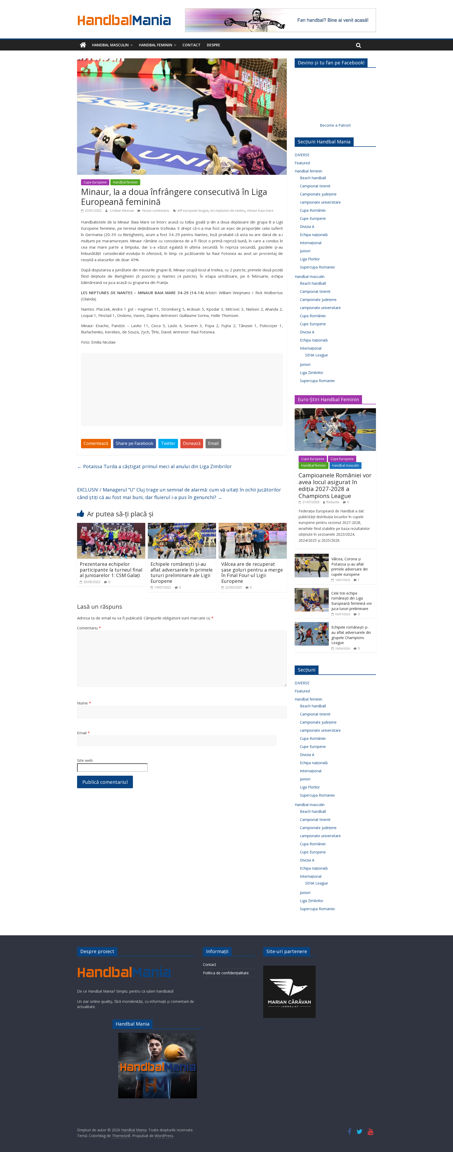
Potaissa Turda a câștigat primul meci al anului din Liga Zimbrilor (154, 466)
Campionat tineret (315, 185)
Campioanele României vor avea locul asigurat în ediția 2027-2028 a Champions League (335, 485)
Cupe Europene (95, 182)
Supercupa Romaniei (317, 267)
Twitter (168, 443)
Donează (192, 443)
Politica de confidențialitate (226, 972)
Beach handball (313, 177)
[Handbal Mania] (83, 45)
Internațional (310, 242)
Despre (213, 44)
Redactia (332, 502)
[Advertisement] (182, 389)
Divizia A (307, 226)
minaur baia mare (260, 210)
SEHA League (316, 355)
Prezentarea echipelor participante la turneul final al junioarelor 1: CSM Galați (111, 569)
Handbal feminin (155, 44)
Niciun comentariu (155, 210)
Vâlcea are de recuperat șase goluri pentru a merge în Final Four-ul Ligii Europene (252, 572)
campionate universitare (320, 202)
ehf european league (192, 210)
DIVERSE (302, 154)
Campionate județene (318, 194)
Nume (84, 703)
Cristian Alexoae (122, 210)
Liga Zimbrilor (311, 372)
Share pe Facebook (134, 443)
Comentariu (89, 627)
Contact (191, 44)
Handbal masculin (110, 44)
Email (213, 443)
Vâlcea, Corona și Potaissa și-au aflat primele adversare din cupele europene (349, 566)
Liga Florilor (310, 258)
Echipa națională (314, 234)
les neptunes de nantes (228, 210)
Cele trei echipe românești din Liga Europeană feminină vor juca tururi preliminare (351, 601)
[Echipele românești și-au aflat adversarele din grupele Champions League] (312, 624)
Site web (85, 760)
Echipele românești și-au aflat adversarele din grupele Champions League (351, 635)
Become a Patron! (335, 125)
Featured (302, 162)
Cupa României (313, 210)
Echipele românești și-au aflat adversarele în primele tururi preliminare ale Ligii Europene (181, 572)
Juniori (305, 250)
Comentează (96, 443)
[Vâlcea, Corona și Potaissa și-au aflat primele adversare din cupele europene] (312, 556)
